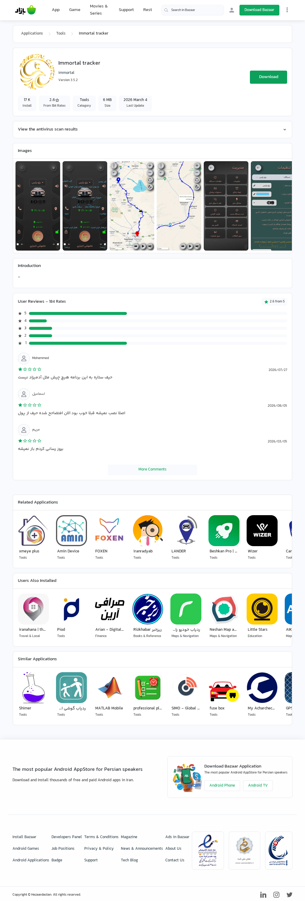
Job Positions (63, 849)
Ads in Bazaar (177, 837)
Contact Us (174, 860)
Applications (32, 33)
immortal (66, 73)
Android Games (26, 849)
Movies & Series (99, 10)
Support (126, 10)
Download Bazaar (259, 10)
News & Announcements (142, 849)
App (56, 10)
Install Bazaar (24, 837)
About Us (173, 849)
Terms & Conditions (101, 837)
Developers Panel (67, 837)
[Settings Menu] (287, 9)
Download (268, 77)
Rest (147, 10)
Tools (61, 33)
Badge (57, 860)
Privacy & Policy (99, 849)
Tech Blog (129, 860)
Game (74, 10)
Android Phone (222, 785)
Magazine (129, 837)
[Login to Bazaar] (231, 10)
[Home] (25, 10)
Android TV (258, 785)
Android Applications (31, 860)
